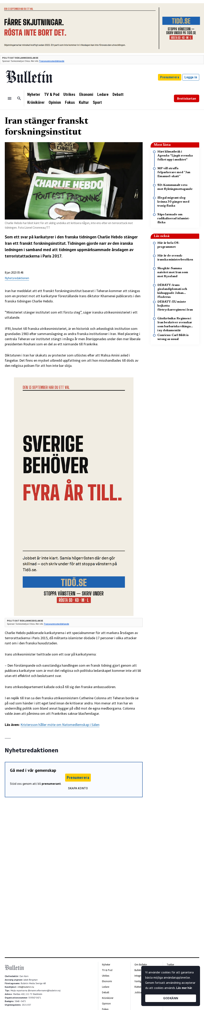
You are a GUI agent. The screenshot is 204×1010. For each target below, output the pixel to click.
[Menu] (9, 98)
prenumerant (51, 784)
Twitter (170, 964)
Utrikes (69, 94)
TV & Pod (51, 94)
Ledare (103, 94)
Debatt (118, 94)
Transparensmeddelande (51, 61)
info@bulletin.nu (26, 987)
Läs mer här (184, 988)
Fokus (70, 102)
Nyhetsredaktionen (17, 278)
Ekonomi (86, 94)
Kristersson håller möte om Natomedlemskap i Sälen (60, 724)
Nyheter (33, 94)
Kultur (84, 102)
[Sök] (19, 98)
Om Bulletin (140, 964)
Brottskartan (186, 98)
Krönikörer (36, 102)
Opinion (55, 102)
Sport (97, 102)
